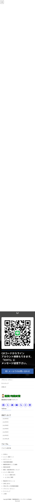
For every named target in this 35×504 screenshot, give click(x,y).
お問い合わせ (6, 483)
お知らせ (3, 387)
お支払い (5, 454)
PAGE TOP (32, 486)
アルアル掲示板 (6, 448)
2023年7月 (5, 418)
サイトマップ (4, 383)
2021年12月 (6, 438)
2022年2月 (5, 432)
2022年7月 (5, 422)
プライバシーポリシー (7, 380)
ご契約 (5, 494)
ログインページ (7, 459)
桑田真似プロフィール (9, 481)
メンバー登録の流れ (10, 474)
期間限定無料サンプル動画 (10, 464)
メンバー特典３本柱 (8, 472)
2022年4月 (5, 425)
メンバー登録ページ (8, 457)
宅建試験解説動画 (8, 462)
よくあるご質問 (9, 477)
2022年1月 (5, 435)
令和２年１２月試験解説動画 (10, 486)
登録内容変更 (6, 467)
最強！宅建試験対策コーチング (11, 469)
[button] (17, 371)
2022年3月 (5, 428)
